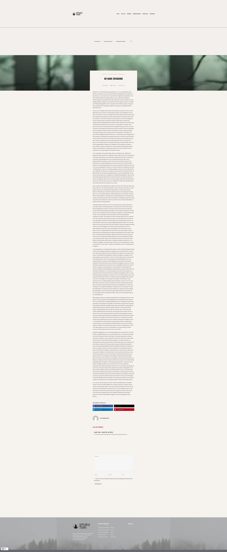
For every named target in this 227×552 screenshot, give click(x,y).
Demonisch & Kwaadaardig (109, 74)
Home (118, 13)
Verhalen (129, 13)
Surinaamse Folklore (108, 41)
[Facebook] (74, 544)
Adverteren (152, 13)
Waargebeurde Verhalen (120, 41)
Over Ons (123, 13)
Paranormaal (97, 41)
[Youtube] (80, 544)
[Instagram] (77, 544)
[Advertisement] (113, 446)
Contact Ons (145, 13)
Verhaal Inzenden (137, 13)
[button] (131, 41)
